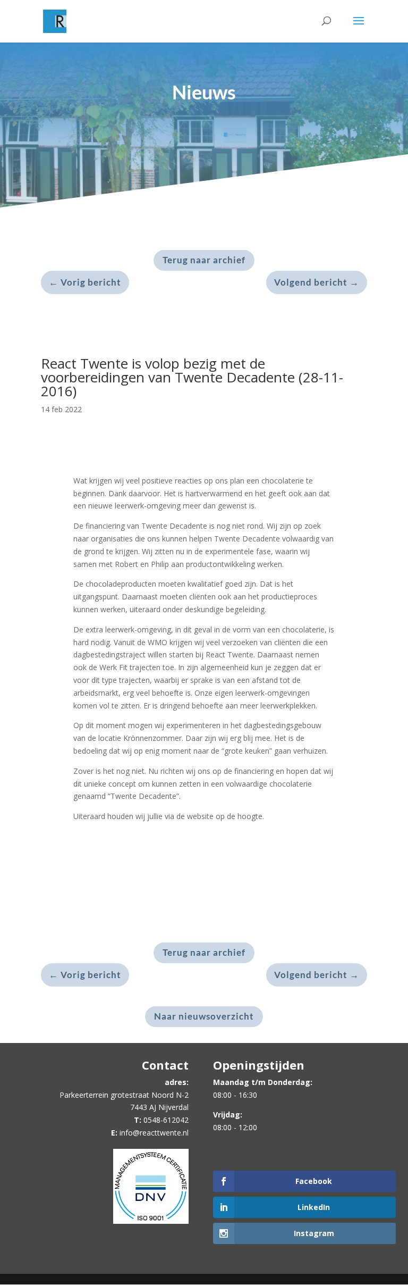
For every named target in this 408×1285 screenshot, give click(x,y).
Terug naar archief (204, 259)
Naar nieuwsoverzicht (204, 1016)
